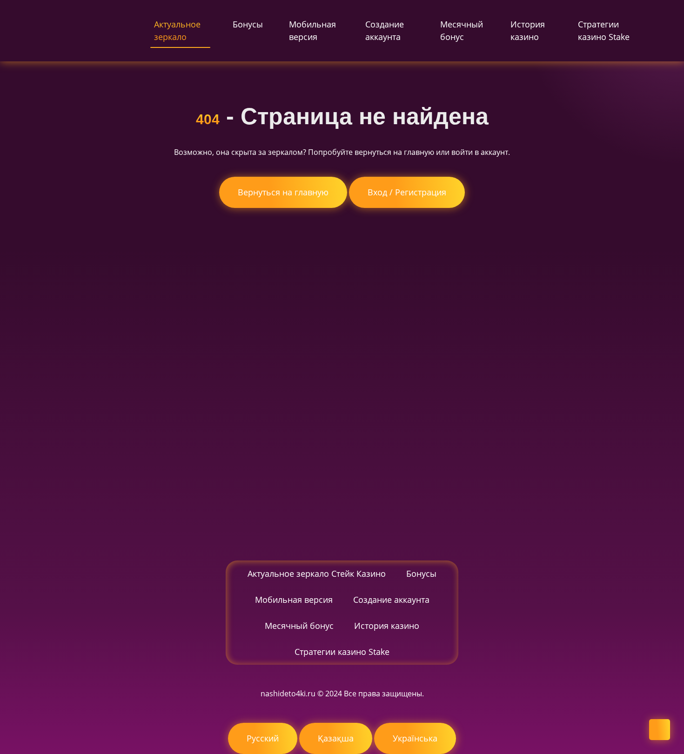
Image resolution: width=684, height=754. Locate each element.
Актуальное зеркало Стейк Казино (317, 573)
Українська (415, 738)
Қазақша (336, 738)
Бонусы (248, 24)
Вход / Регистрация (407, 192)
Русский (263, 738)
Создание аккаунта (384, 30)
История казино (527, 30)
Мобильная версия (312, 30)
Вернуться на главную (283, 192)
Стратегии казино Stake (604, 30)
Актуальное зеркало (177, 30)
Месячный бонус (461, 30)
